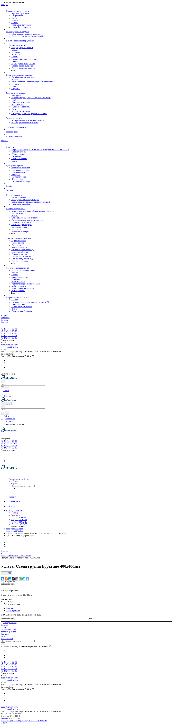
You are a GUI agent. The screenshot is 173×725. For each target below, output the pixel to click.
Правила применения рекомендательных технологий (24, 720)
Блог (3, 636)
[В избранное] (6, 573)
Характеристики (13, 610)
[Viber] (16, 578)
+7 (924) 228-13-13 (9, 336)
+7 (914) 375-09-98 (9, 329)
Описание (10, 608)
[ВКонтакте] (2, 578)
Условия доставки (8, 632)
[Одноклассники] (6, 578)
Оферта (4, 723)
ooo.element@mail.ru (9, 347)
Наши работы (7, 639)
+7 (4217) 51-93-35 (9, 333)
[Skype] (23, 578)
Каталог (4, 625)
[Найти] (7, 387)
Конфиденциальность (10, 718)
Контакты (5, 634)
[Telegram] (27, 578)
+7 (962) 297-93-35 (9, 338)
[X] (13, 578)
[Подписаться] (3, 643)
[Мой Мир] (9, 578)
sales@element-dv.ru (9, 345)
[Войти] (2, 456)
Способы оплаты (8, 629)
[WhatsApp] (20, 578)
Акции (4, 627)
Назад (15, 481)
